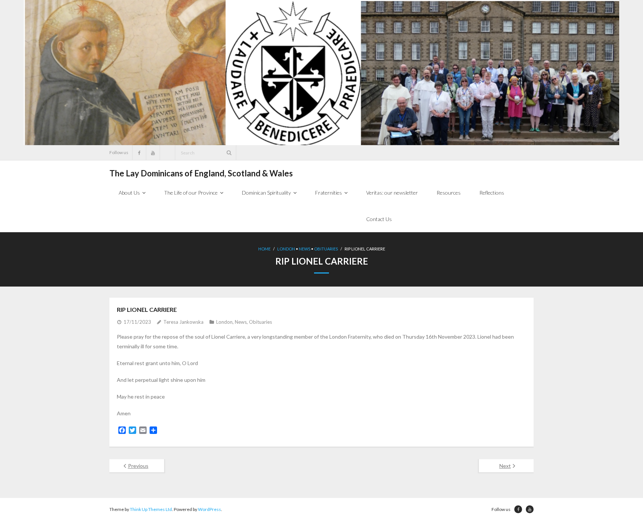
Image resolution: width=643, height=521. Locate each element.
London (286, 248)
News (304, 248)
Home (264, 248)
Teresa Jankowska (183, 322)
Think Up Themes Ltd (151, 509)
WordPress (209, 509)
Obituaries (326, 248)
